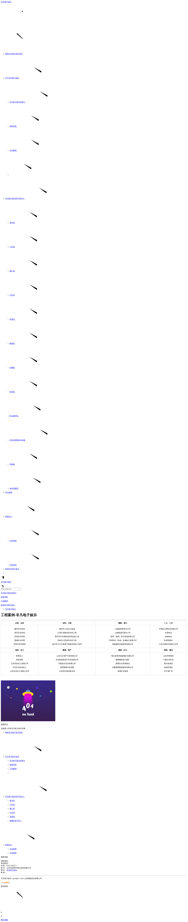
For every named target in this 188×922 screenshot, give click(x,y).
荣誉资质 (4, 597)
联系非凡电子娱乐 (8, 605)
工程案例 (4, 601)
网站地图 (4, 920)
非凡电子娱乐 (6, 2)
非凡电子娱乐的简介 (9, 593)
